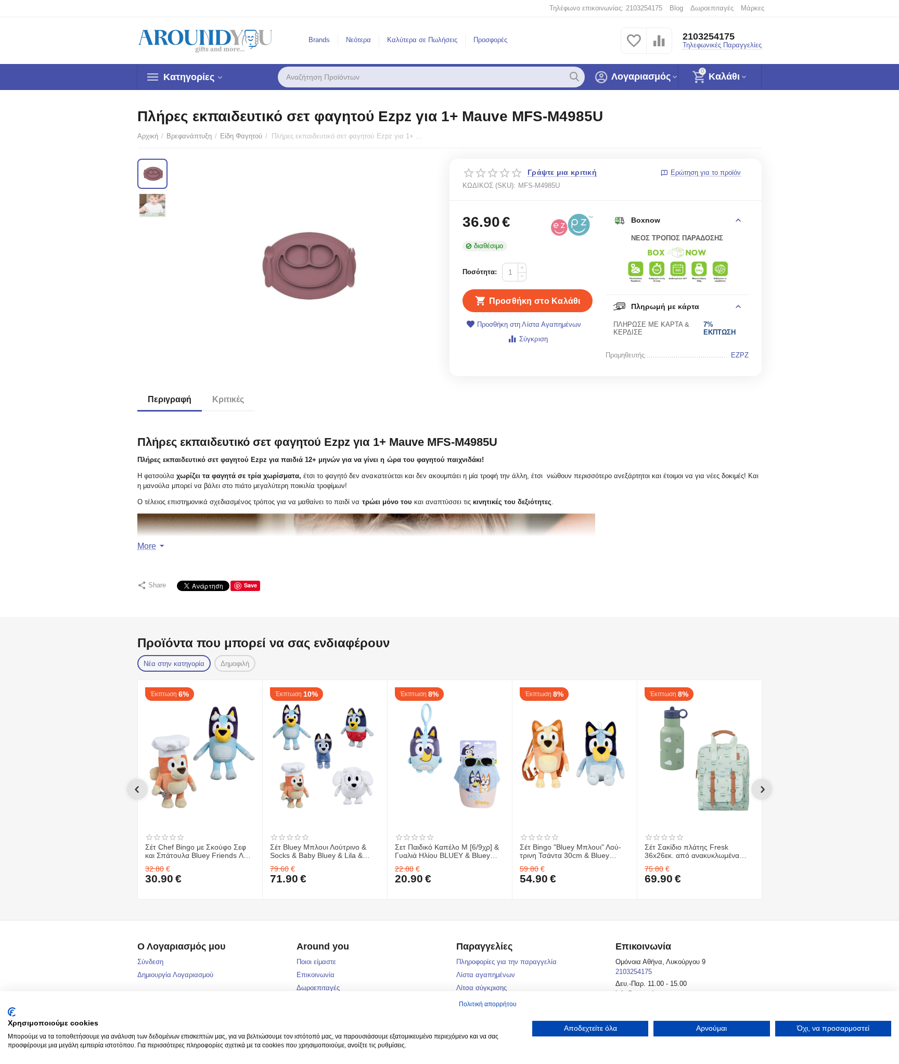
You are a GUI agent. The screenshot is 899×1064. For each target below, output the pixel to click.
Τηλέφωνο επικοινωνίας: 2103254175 (605, 8)
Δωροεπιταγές (712, 8)
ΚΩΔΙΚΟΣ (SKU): (489, 185)
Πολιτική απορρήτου (488, 1004)
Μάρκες (752, 8)
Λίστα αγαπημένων (485, 975)
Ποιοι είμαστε (316, 962)
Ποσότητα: (480, 272)
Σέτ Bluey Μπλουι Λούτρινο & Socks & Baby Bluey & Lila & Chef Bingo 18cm (318, 851)
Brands (319, 40)
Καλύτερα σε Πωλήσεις (422, 40)
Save (250, 585)
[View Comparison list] (659, 46)
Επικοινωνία (316, 975)
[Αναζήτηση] (574, 77)
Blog (676, 8)
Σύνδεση (150, 962)
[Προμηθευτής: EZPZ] (572, 224)
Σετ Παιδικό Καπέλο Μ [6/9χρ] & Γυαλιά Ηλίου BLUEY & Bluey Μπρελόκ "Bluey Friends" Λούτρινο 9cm (447, 851)
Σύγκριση (533, 339)
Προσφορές (490, 40)
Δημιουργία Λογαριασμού (175, 975)
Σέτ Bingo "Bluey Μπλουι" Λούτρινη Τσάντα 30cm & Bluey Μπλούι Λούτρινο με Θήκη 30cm (572, 851)
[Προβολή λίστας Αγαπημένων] (633, 46)
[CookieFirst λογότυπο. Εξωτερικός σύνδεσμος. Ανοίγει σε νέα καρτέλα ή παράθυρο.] (12, 1012)
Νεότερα (358, 40)
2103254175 (709, 36)
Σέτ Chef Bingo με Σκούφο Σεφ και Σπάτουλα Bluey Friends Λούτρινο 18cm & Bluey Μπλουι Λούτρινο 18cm (199, 851)
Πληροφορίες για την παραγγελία (506, 962)
